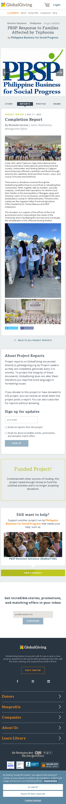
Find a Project (33, 572)
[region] (33, 787)
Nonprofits (33, 12)
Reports (25, 103)
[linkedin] (48, 681)
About (23, 12)
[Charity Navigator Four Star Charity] (11, 765)
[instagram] (33, 681)
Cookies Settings (33, 800)
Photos (41, 103)
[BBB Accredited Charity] (33, 765)
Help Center (33, 670)
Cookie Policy (50, 781)
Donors (8, 697)
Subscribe (33, 620)
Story (9, 103)
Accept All (33, 787)
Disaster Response (17, 23)
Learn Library (14, 738)
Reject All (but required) (33, 793)
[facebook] (17, 681)
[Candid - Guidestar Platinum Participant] (21, 765)
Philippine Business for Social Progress (34, 37)
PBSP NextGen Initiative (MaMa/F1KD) (33, 558)
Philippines (35, 23)
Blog (55, 12)
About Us (10, 728)
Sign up (16, 443)
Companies (45, 12)
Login (56, 4)
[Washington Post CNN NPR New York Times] (33, 755)
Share (57, 103)
